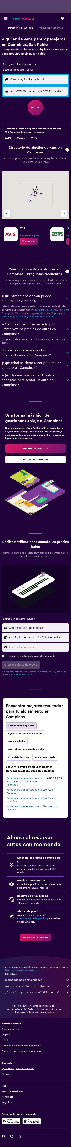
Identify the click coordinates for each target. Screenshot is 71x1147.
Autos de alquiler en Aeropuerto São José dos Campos (32, 808)
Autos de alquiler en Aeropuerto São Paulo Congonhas (30, 791)
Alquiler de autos (20, 1006)
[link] (29, 241)
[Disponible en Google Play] (11, 1121)
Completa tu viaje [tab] (18, 757)
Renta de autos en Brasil (43, 1006)
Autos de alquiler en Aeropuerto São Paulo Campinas (30, 800)
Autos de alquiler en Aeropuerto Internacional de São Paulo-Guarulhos (24, 781)
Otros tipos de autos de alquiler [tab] (26, 749)
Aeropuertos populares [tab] (21, 725)
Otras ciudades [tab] (16, 741)
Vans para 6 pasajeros (45, 310)
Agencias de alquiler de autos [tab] (25, 733)
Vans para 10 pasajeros (52, 313)
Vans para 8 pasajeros (27, 313)
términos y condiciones (57, 672)
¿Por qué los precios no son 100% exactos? (32, 992)
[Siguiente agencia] (64, 213)
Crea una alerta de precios (31, 918)
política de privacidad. (21, 675)
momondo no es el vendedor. (23, 979)
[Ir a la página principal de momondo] (23, 18)
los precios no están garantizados (21, 970)
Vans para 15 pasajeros (41, 317)
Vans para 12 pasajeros (14, 317)
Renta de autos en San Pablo (19, 1009)
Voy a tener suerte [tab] (45, 757)
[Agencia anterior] (7, 213)
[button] (6, 18)
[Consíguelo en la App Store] (31, 1121)
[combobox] (20, 64)
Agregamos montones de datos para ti (29, 986)
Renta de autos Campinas (49, 1009)
